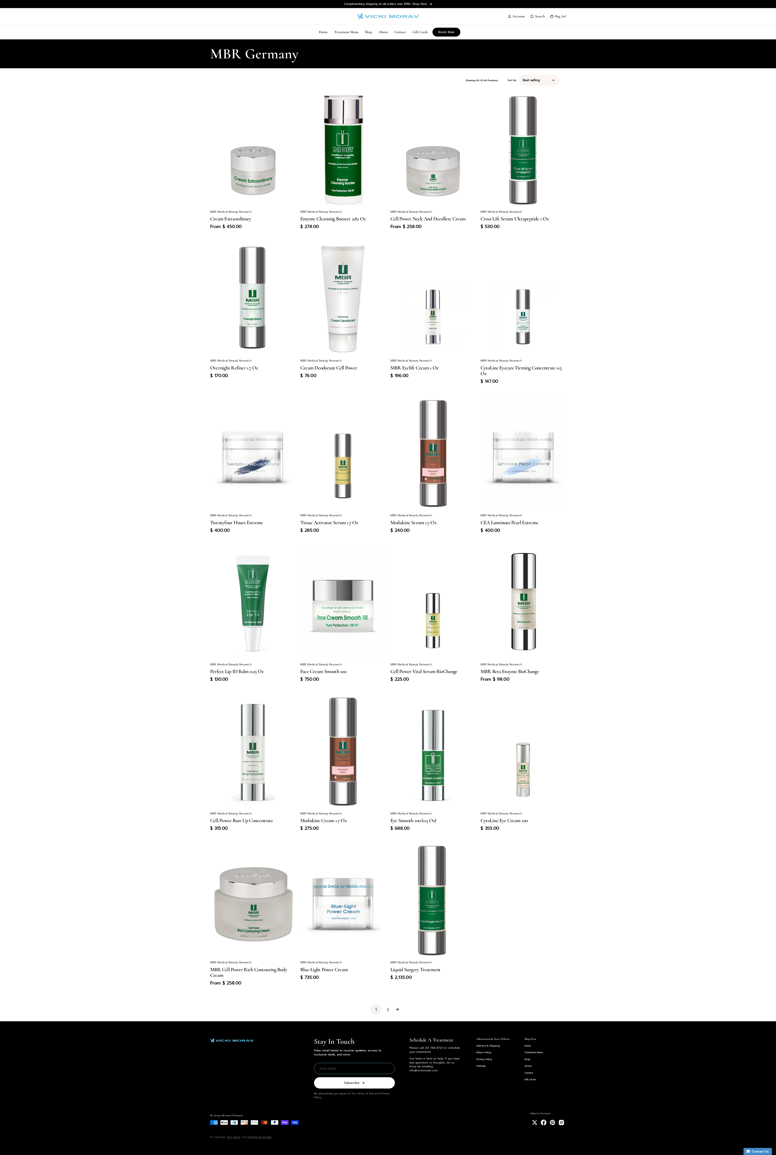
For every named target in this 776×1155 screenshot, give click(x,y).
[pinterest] (552, 1122)
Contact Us (759, 1151)
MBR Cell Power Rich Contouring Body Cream (248, 972)
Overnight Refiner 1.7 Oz (234, 368)
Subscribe (351, 1083)
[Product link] (252, 149)
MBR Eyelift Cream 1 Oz (414, 368)
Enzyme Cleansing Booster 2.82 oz (333, 219)
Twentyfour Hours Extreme (236, 522)
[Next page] (400, 1009)
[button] (516, 16)
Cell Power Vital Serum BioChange (423, 671)
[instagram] (561, 1122)
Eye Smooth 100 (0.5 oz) (413, 820)
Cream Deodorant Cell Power (328, 368)
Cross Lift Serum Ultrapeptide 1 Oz (515, 219)
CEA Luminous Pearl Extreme (509, 522)
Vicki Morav (233, 1137)
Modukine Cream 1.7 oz (323, 820)
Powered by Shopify (259, 1137)
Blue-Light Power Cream (324, 969)
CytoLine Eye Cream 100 (504, 820)
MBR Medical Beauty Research (231, 212)
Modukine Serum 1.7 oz (413, 522)
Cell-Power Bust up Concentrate (241, 820)
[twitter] (534, 1122)
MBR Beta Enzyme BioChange (510, 671)
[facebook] (543, 1122)
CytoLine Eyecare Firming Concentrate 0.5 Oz (521, 371)
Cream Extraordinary (230, 219)
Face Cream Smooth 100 (323, 671)
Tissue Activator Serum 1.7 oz (329, 522)
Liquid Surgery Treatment (415, 969)
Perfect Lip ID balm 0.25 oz (236, 671)
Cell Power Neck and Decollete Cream (428, 219)
